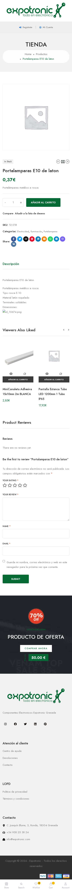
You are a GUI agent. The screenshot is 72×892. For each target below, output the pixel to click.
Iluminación (36, 231)
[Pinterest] (45, 724)
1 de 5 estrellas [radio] (5, 485)
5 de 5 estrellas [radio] (25, 485)
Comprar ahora (36, 648)
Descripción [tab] (11, 264)
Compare (8, 213)
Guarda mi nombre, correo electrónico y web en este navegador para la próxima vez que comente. (37, 564)
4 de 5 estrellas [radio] (20, 485)
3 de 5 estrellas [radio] (15, 485)
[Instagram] (5, 724)
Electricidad (23, 231)
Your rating (10, 480)
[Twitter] (25, 724)
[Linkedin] (35, 724)
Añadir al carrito (43, 202)
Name (6, 526)
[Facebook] (15, 724)
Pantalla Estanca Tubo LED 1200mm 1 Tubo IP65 (53, 394)
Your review (10, 495)
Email (6, 544)
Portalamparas (50, 231)
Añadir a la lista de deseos (30, 213)
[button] (65, 330)
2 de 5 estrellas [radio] (10, 485)
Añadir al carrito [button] (18, 379)
